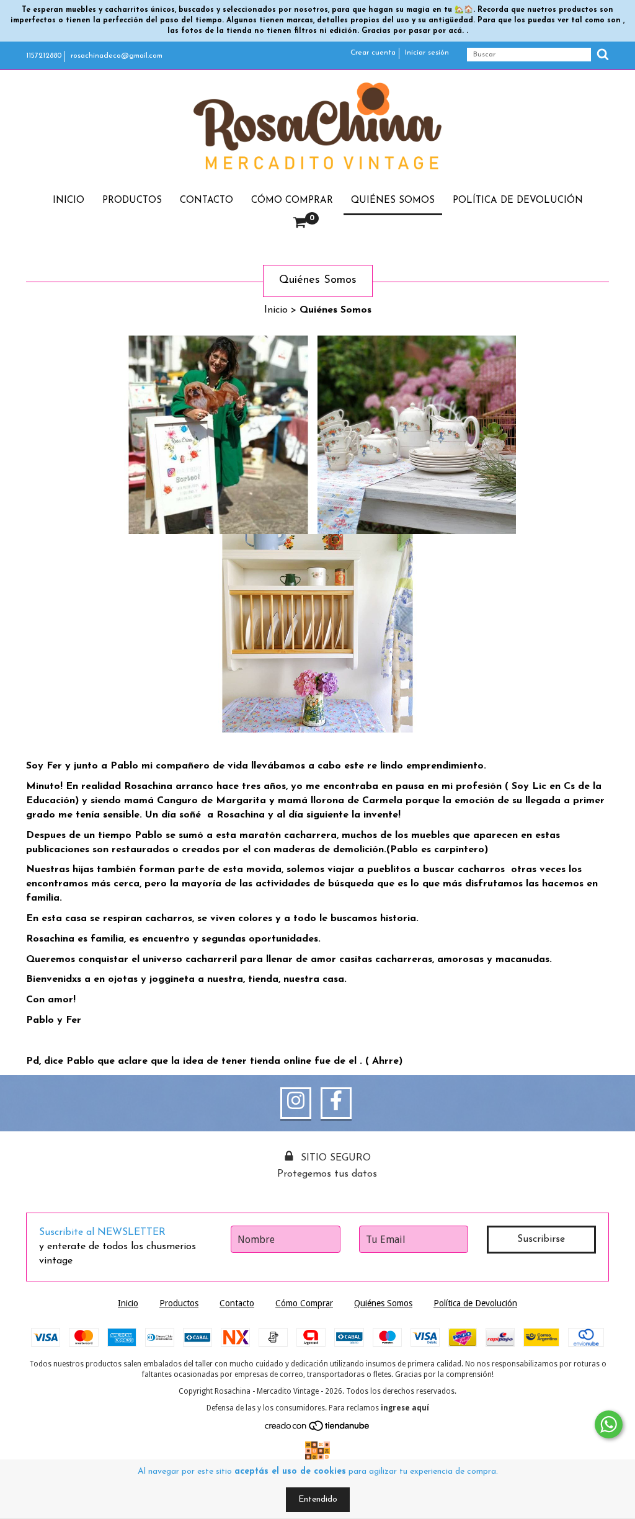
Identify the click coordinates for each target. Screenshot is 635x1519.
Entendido (317, 1499)
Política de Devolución (518, 200)
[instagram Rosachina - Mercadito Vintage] (295, 1103)
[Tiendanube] (318, 1429)
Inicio (68, 200)
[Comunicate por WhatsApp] (609, 1424)
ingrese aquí (405, 1408)
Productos (132, 200)
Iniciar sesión (427, 52)
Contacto (206, 200)
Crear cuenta (373, 52)
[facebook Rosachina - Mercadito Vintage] (336, 1103)
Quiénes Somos (393, 200)
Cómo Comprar (292, 200)
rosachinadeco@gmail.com (116, 56)
